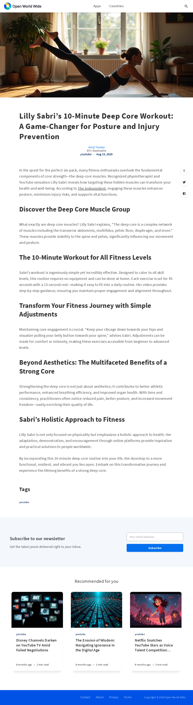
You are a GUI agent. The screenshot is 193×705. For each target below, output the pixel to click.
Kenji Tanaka (96, 147)
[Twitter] (184, 182)
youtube (85, 154)
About (99, 697)
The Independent (92, 188)
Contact (85, 697)
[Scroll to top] (184, 171)
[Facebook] (184, 193)
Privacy (113, 697)
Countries (116, 6)
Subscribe (155, 548)
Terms (128, 697)
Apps (97, 6)
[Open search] (186, 6)
